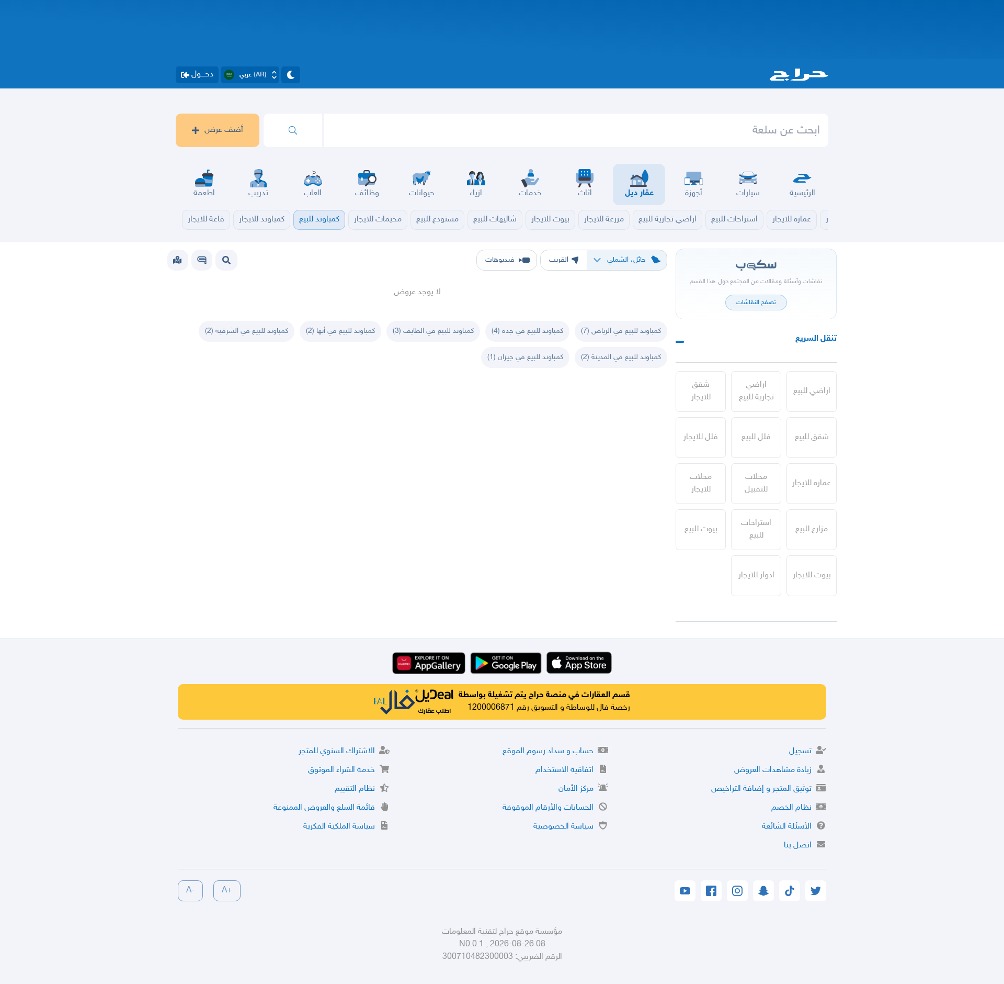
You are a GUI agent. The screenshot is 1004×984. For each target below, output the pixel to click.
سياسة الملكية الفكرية (339, 827)
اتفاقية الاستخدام (564, 770)
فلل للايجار (700, 437)
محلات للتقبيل (756, 483)
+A (227, 891)
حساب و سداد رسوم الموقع (548, 751)
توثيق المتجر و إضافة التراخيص (761, 789)
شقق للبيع (812, 437)
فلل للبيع (756, 437)
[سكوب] (201, 260)
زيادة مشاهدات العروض (773, 770)
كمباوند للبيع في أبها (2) (340, 331)
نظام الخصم (791, 808)
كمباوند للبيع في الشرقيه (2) (246, 331)
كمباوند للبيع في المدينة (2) (621, 357)
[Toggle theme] (290, 75)
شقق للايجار (701, 391)
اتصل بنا (798, 846)
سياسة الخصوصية (563, 827)
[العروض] (177, 260)
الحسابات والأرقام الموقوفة (548, 808)
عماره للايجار (811, 483)
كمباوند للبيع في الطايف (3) (433, 331)
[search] (293, 130)
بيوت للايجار (812, 575)
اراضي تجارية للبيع (756, 391)
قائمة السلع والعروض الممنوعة (324, 808)
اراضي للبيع (811, 391)
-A (190, 891)
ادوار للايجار (756, 575)
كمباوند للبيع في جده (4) (527, 331)
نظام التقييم (355, 789)
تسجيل (800, 751)
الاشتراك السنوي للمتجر (337, 751)
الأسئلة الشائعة (787, 827)
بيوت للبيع (700, 529)
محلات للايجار (701, 483)
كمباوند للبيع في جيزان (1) (525, 357)
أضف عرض (223, 130)
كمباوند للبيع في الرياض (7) (621, 331)
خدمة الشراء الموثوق (341, 770)
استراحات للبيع (756, 529)
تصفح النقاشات (756, 302)
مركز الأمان (576, 789)
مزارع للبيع (811, 529)
